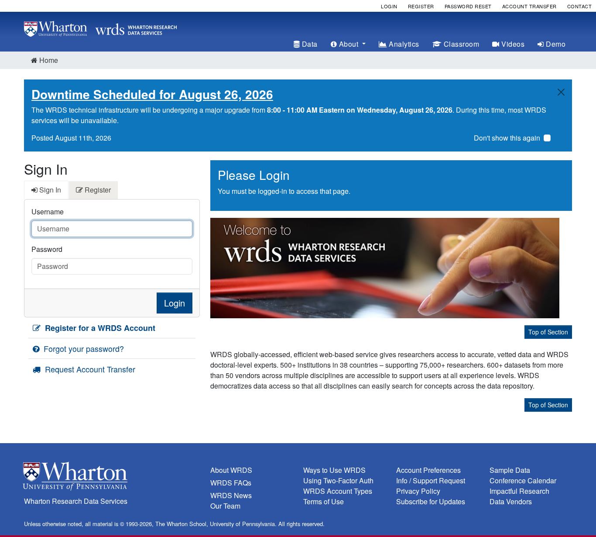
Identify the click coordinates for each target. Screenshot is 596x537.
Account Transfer (529, 6)
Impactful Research (519, 491)
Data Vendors (511, 501)
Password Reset (468, 6)
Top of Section (548, 331)
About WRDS (231, 470)
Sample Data (510, 470)
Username (47, 212)
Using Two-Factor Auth (338, 480)
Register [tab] (97, 190)
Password (46, 249)
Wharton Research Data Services (75, 501)
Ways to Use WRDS (334, 470)
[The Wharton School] (112, 478)
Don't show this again (507, 138)
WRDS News (231, 495)
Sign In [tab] (49, 190)
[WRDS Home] (100, 28)
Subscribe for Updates (430, 501)
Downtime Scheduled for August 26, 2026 (152, 94)
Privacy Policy (418, 491)
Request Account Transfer (89, 369)
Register (421, 6)
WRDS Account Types (337, 491)
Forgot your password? (82, 348)
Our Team (225, 506)
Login (389, 6)
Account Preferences (428, 470)
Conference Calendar (523, 480)
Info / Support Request (430, 480)
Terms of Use (323, 501)
